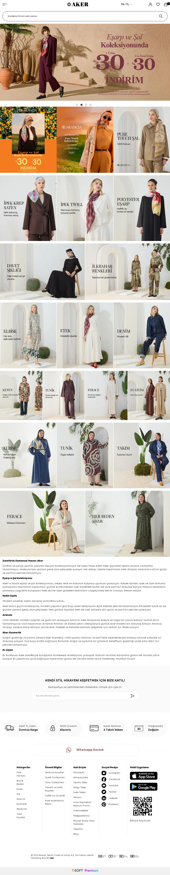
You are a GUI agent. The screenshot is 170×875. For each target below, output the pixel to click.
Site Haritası (21, 774)
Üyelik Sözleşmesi (55, 777)
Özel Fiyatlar (21, 816)
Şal (15, 578)
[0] (166, 4)
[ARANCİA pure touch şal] (141, 140)
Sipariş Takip (80, 782)
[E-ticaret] (85, 871)
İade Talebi (79, 792)
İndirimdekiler (80, 810)
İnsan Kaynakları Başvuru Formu (82, 804)
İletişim (77, 797)
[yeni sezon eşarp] (85, 62)
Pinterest (114, 804)
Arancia (21, 799)
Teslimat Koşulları (54, 772)
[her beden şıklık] (127, 524)
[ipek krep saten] (28, 208)
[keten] (21, 395)
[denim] (142, 335)
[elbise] (28, 335)
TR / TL (125, 4)
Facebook (114, 779)
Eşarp (6, 578)
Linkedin (113, 798)
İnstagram (114, 773)
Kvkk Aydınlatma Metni (54, 802)
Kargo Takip (79, 787)
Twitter (113, 792)
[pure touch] (85, 140)
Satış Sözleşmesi (54, 782)
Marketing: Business (42, 858)
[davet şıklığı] (42, 271)
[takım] (142, 455)
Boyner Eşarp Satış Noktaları (84, 822)
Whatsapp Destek (90, 749)
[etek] (85, 335)
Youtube (113, 785)
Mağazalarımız (81, 815)
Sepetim (78, 829)
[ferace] (106, 395)
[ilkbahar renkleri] (127, 271)
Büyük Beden (20, 782)
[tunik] (64, 395)
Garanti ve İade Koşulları (53, 789)
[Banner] (28, 140)
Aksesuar (22, 809)
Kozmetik (15, 632)
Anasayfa (78, 772)
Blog (75, 834)
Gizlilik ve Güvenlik (55, 795)
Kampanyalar (80, 777)
